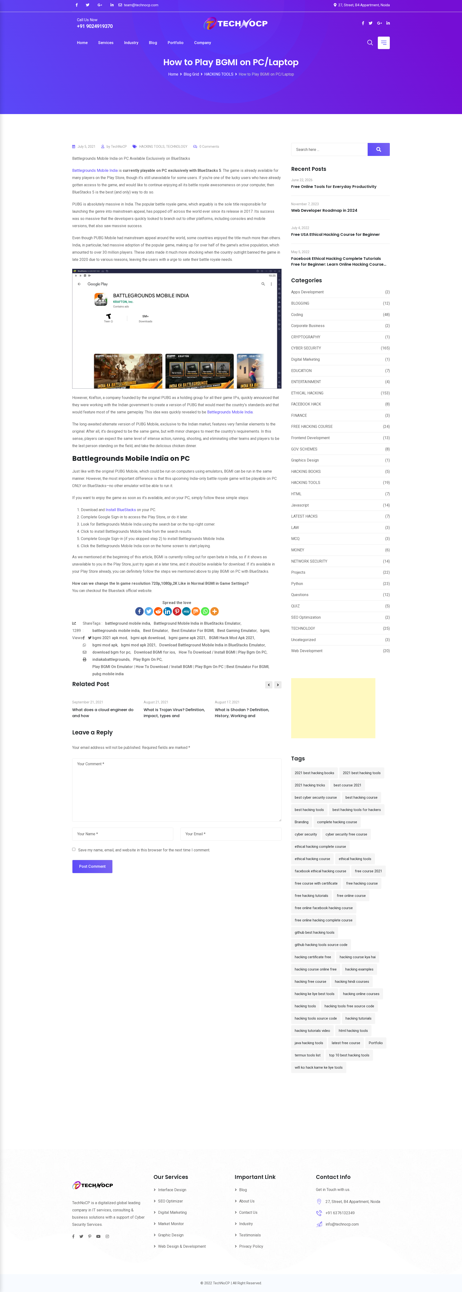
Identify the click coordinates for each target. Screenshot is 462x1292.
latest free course (346, 1043)
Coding (297, 314)
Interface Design (172, 1190)
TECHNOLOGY (176, 146)
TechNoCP (119, 146)
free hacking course (362, 883)
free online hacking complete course (324, 920)
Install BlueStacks (121, 510)
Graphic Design (171, 1235)
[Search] (370, 43)
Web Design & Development (182, 1246)
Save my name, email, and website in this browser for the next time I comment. (144, 850)
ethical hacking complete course (320, 846)
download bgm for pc (111, 652)
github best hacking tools (314, 932)
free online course (351, 895)
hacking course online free (316, 969)
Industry (131, 42)
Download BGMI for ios (154, 652)
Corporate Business (308, 325)
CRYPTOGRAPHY (305, 337)
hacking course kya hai (358, 957)
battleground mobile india (127, 623)
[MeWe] (186, 611)
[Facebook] (139, 611)
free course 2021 (368, 871)
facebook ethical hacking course (320, 871)
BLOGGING (300, 303)
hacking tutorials (359, 1018)
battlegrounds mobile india (116, 630)
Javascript (300, 505)
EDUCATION (301, 370)
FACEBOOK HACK (306, 404)
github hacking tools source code (321, 945)
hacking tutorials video (312, 1030)
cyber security (306, 834)
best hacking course (362, 797)
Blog (153, 42)
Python (297, 583)
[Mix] (196, 611)
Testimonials (250, 1235)
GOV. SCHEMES (304, 449)
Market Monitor (171, 1223)
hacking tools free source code (349, 1006)
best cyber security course (316, 797)
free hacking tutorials (311, 895)
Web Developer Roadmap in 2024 (324, 210)
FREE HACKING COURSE (312, 426)
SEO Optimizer (170, 1201)
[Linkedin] (167, 611)
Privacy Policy (251, 1246)
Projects (298, 572)
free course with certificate (316, 883)
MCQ (295, 538)
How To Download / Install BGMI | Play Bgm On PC (223, 652)
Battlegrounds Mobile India (95, 170)
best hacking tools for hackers (357, 810)
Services (106, 42)
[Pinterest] (177, 611)
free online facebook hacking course (324, 908)
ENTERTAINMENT (306, 381)
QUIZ (295, 606)
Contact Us (248, 1212)
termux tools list (308, 1055)
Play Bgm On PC (147, 659)
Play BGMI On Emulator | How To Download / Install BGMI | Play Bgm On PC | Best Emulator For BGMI (180, 666)
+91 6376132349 (340, 1213)
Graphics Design (305, 460)
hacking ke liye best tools (314, 994)
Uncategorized (303, 639)
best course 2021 (347, 785)
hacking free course (310, 981)
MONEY (297, 550)
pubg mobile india (108, 674)
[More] (214, 611)
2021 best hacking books (314, 773)
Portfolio (176, 42)
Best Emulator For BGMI (193, 630)
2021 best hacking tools (362, 773)
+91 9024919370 (95, 26)
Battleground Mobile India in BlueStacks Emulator (197, 623)
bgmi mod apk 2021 (138, 645)
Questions (299, 594)
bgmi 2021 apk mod (109, 638)
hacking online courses (361, 994)
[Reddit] (158, 611)
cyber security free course (346, 834)
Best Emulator (155, 630)
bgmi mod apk (104, 645)
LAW (295, 527)
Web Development (306, 651)
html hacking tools (353, 1030)
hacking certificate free (313, 957)
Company (202, 42)
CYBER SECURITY (306, 348)
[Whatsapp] (205, 611)
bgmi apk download (148, 638)
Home (82, 42)
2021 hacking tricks (310, 785)
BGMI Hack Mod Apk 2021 (231, 638)
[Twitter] (149, 611)
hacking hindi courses (352, 981)
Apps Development (307, 292)
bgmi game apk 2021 (187, 638)
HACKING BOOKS (306, 471)
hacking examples (359, 969)
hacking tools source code (316, 1018)
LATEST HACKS (304, 516)
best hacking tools (309, 810)
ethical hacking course (312, 859)
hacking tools (305, 1006)
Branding (301, 822)
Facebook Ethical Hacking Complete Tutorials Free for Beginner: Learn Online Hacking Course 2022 (337, 264)
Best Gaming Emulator (237, 630)
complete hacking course (337, 822)
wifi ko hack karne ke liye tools (319, 1067)
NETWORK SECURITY (309, 561)
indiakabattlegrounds (111, 659)
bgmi (264, 630)
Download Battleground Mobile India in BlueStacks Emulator (212, 645)
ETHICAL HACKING (307, 393)
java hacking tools (309, 1043)
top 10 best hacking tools (349, 1055)
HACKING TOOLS (152, 146)
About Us (247, 1201)
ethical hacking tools (355, 859)
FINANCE (299, 415)
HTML (296, 494)
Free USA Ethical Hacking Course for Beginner (335, 234)
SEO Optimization (306, 617)
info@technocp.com (342, 1224)
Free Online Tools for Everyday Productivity (334, 186)
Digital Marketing (305, 359)
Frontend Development (310, 438)
